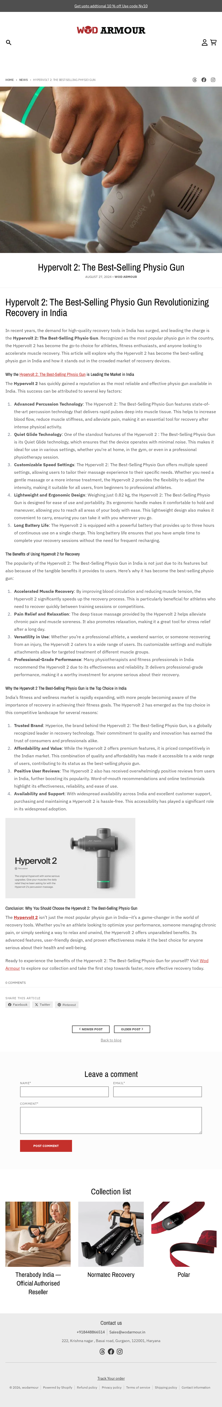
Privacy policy (112, 1387)
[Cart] (213, 42)
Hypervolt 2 (26, 917)
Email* (119, 1083)
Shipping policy (166, 1387)
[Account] (204, 42)
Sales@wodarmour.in (127, 1332)
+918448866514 (91, 1332)
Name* (25, 1083)
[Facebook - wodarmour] (203, 79)
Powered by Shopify (57, 1387)
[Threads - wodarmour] (194, 79)
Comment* (29, 1104)
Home (9, 80)
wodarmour (30, 1387)
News (23, 80)
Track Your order (111, 1378)
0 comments (15, 983)
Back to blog (111, 1040)
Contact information (196, 1387)
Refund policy (87, 1387)
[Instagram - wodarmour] (213, 79)
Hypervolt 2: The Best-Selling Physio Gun (52, 374)
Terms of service (138, 1387)
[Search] (8, 42)
